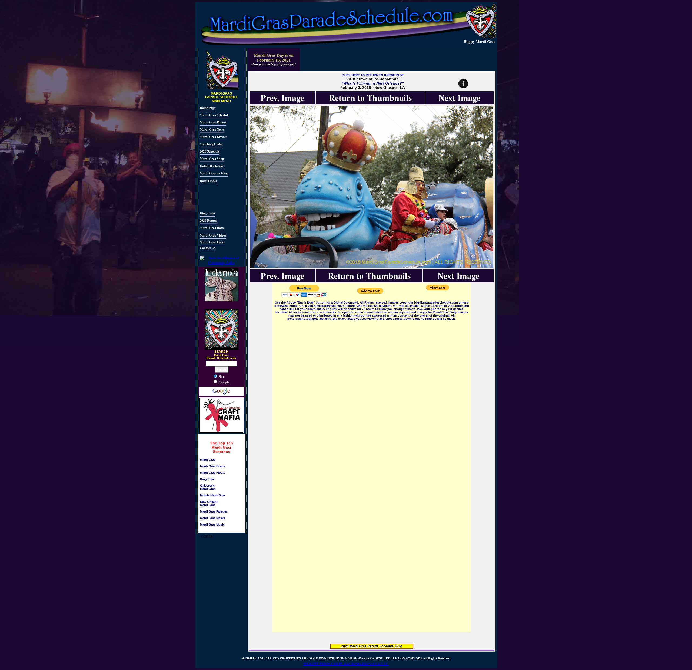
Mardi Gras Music (212, 524)
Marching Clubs (211, 144)
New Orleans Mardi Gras (209, 503)
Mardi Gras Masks (212, 518)
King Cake (207, 213)
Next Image (459, 97)
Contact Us (207, 247)
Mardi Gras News (212, 129)
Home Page (207, 108)
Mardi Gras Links (212, 242)
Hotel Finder (208, 181)
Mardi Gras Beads (212, 466)
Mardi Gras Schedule (214, 115)
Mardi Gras (207, 459)
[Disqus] (371, 388)
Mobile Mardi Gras (213, 495)
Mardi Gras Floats (212, 472)
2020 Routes (208, 220)
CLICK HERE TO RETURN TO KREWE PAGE (373, 75)
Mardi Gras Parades (214, 511)
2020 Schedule (209, 151)
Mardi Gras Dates (212, 227)
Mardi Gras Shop (212, 158)
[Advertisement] (216, 197)
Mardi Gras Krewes (213, 136)
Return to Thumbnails (370, 97)
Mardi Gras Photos (213, 122)
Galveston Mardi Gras (207, 487)
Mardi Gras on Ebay (214, 173)
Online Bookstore (212, 166)
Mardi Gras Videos (213, 235)
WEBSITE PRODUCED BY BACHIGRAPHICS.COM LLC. (346, 664)
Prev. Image (282, 97)
